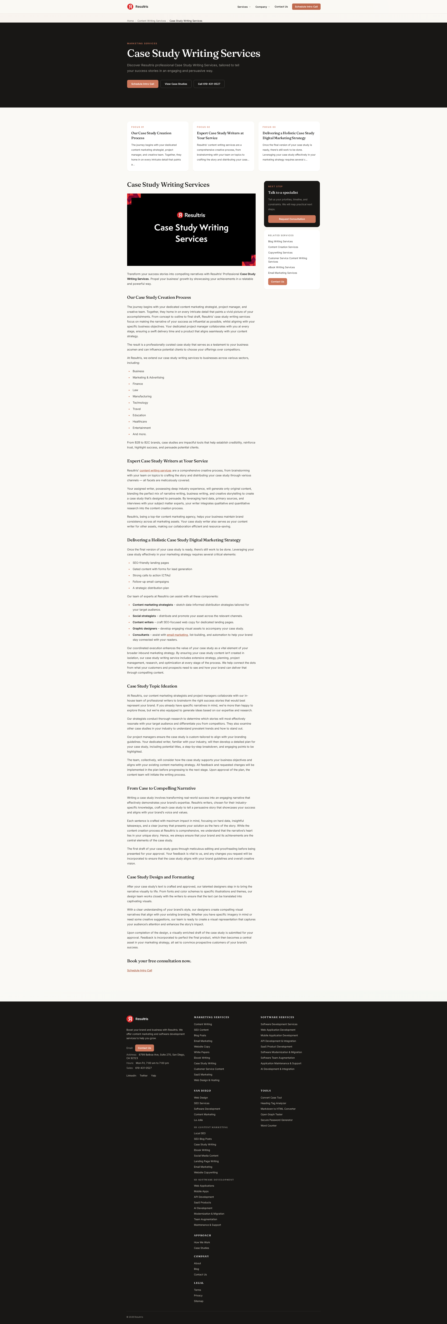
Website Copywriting (206, 1172)
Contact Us (281, 6)
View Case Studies (176, 83)
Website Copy (202, 1046)
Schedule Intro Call (306, 6)
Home (130, 20)
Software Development (207, 1108)
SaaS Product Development (276, 1046)
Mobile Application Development (279, 1035)
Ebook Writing (202, 1057)
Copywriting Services (280, 252)
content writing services (155, 470)
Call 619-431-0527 (209, 83)
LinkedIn (131, 1075)
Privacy (198, 1295)
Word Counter (269, 1125)
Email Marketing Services (282, 272)
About (197, 1263)
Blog (196, 1268)
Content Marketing (204, 1114)
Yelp (153, 1075)
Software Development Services (279, 1024)
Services (242, 6)
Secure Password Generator (277, 1119)
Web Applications (204, 1185)
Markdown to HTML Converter (278, 1108)
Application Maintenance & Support (281, 1063)
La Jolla (198, 1119)
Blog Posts (200, 1035)
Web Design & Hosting (206, 1080)
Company (261, 6)
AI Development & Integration (277, 1068)
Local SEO (200, 1133)
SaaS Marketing (203, 1074)
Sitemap (198, 1301)
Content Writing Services (151, 20)
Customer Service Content (209, 1068)
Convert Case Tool (271, 1097)
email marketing (177, 634)
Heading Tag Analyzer (273, 1103)
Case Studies (201, 1247)
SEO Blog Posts (203, 1138)
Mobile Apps (201, 1191)
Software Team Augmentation (278, 1057)
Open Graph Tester (272, 1114)
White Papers (201, 1052)
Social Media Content (206, 1155)
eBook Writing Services (281, 267)
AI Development (203, 1208)
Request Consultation (292, 218)
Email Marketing (203, 1040)
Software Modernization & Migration (281, 1052)
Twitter (144, 1075)
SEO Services (201, 1103)
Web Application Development (278, 1029)
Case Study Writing (205, 1063)
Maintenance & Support (207, 1224)
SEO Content (201, 1029)
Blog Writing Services (280, 241)
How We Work (202, 1242)
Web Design (201, 1097)
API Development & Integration (278, 1040)
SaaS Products (202, 1202)
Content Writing (203, 1024)
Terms (197, 1289)
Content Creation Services (283, 246)
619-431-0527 (143, 1067)
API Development (204, 1196)
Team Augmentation (205, 1219)
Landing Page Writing (206, 1161)
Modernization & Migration (209, 1213)
